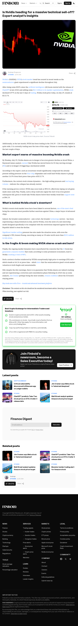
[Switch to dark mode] (74, 3)
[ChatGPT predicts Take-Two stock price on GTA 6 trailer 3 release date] (7, 397)
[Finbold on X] (65, 559)
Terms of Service (35, 515)
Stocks (11, 74)
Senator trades (29, 535)
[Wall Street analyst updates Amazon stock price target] (45, 397)
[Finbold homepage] (39, 507)
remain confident (51, 275)
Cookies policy (65, 539)
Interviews (26, 575)
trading (33, 93)
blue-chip (30, 173)
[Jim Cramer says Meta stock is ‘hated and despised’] (45, 385)
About (44, 562)
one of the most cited (65, 208)
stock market (28, 79)
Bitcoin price (46, 539)
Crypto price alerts (28, 553)
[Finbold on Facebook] (61, 559)
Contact (44, 566)
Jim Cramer (14, 275)
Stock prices (46, 528)
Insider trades (28, 531)
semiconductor (8, 82)
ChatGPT (5, 90)
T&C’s (33, 429)
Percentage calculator (10, 570)
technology (54, 219)
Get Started (66, 325)
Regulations (6, 553)
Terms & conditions (66, 528)
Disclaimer (63, 542)
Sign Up (67, 3)
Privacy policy (64, 531)
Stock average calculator (7, 565)
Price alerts (27, 542)
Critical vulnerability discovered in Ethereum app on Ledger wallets (25, 386)
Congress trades (30, 539)
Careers (44, 570)
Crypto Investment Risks (66, 547)
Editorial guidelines (48, 577)
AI (64, 249)
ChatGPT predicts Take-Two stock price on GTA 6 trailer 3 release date (25, 398)
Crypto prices (46, 531)
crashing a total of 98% (17, 254)
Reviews (26, 572)
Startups (5, 546)
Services (27, 524)
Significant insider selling (12, 232)
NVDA (19, 79)
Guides (25, 568)
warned (25, 163)
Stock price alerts (28, 547)
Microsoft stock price (47, 547)
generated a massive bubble (13, 252)
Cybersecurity (7, 550)
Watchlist (26, 557)
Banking (5, 539)
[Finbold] (10, 3)
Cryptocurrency (20, 381)
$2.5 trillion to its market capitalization (48, 90)
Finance (5, 528)
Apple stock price (48, 542)
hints (39, 262)
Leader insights (28, 579)
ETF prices (45, 535)
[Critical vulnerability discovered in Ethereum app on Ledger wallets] (7, 385)
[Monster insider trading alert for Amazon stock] (45, 468)
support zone (69, 194)
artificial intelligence (37, 87)
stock (71, 90)
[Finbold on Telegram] (70, 559)
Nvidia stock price (48, 552)
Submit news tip (47, 581)
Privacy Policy (39, 429)
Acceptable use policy (67, 535)
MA (4, 166)
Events (44, 573)
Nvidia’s (5, 79)
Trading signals (28, 528)
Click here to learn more (19, 613)
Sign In (59, 3)
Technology (6, 542)
